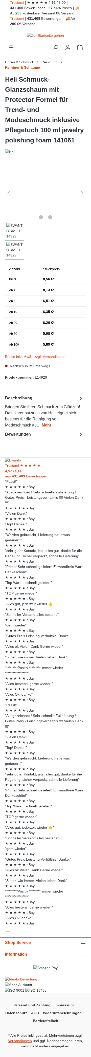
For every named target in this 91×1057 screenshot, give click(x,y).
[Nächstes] (82, 193)
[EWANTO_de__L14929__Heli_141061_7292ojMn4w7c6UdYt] (45, 193)
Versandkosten (20, 1041)
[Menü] (11, 47)
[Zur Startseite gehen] (45, 35)
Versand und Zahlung (32, 1005)
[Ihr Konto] (68, 47)
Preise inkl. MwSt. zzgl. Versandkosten (35, 357)
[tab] (44, 411)
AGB (35, 1013)
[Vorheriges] (9, 193)
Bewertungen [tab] (18, 434)
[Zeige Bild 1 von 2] (41, 217)
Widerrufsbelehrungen (62, 1013)
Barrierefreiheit (45, 1021)
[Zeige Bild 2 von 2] (50, 217)
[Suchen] (56, 47)
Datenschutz (16, 1013)
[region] (45, 212)
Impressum (64, 1005)
